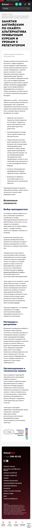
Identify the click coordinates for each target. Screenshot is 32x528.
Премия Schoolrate (11, 480)
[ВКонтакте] (27, 429)
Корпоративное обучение (13, 483)
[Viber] (27, 434)
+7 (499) (12, 457)
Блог (5, 496)
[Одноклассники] (27, 431)
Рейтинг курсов (9, 466)
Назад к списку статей (10, 432)
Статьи (10, 14)
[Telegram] (27, 438)
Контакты (7, 488)
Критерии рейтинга (10, 485)
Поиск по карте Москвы (12, 491)
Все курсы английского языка (12, 469)
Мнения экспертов (10, 473)
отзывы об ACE (21, 85)
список (10, 165)
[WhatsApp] (27, 436)
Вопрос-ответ (8, 493)
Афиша (6, 478)
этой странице (14, 303)
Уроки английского (11, 498)
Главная (4, 14)
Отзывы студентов (10, 475)
